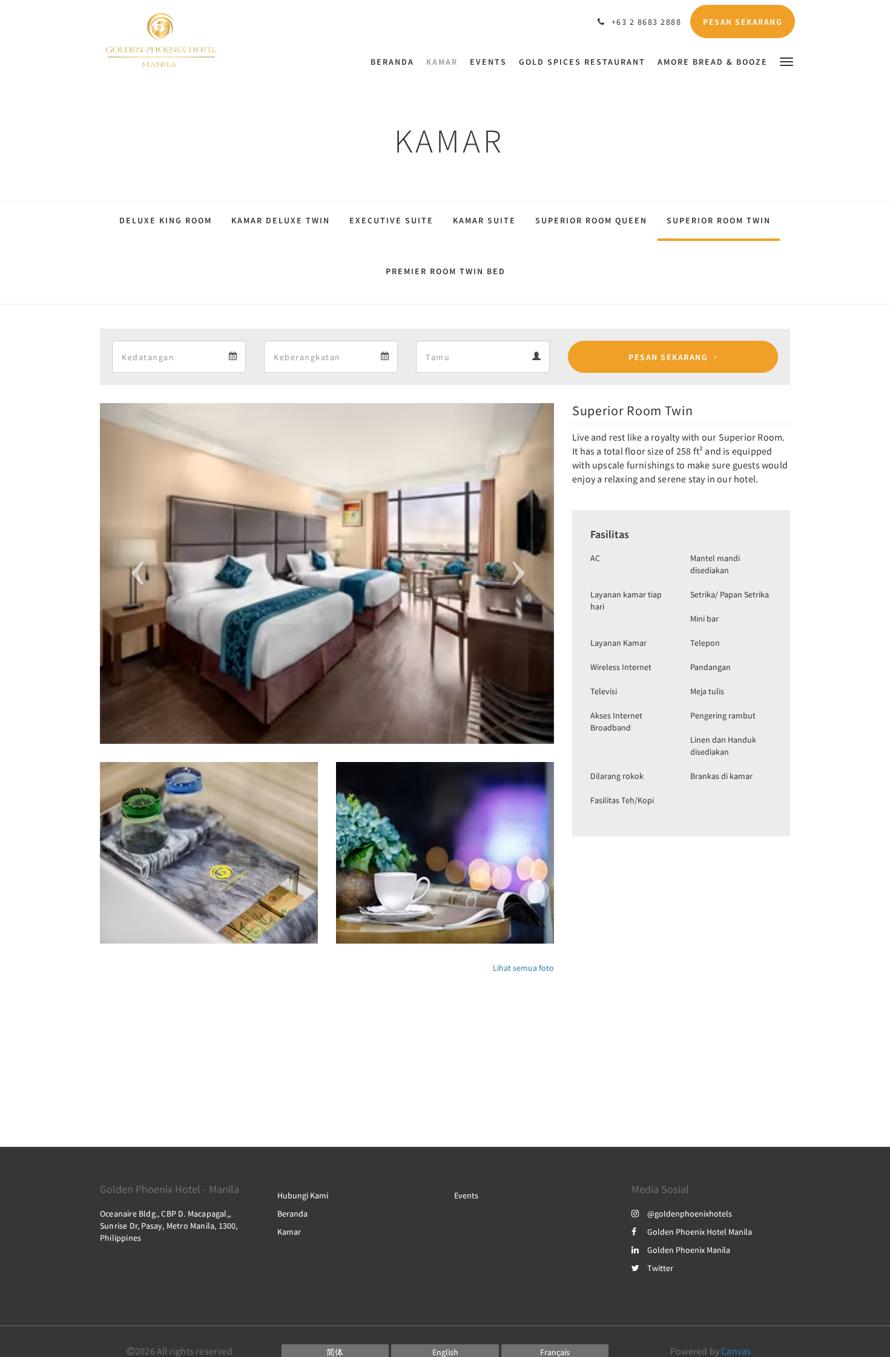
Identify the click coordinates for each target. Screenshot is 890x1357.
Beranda (292, 1213)
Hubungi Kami (302, 1195)
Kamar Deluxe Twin (280, 220)
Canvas (736, 1351)
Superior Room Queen (591, 220)
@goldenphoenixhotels (689, 1213)
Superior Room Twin (719, 220)
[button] (786, 60)
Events (466, 1195)
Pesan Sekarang (668, 357)
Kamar (289, 1231)
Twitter (660, 1268)
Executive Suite (391, 220)
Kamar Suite (484, 220)
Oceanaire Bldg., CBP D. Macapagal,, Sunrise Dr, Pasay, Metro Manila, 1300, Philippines (169, 1225)
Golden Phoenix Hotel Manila (699, 1231)
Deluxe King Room (165, 220)
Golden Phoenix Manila (688, 1249)
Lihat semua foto (523, 967)
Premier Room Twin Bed (446, 271)
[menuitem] (395, 61)
